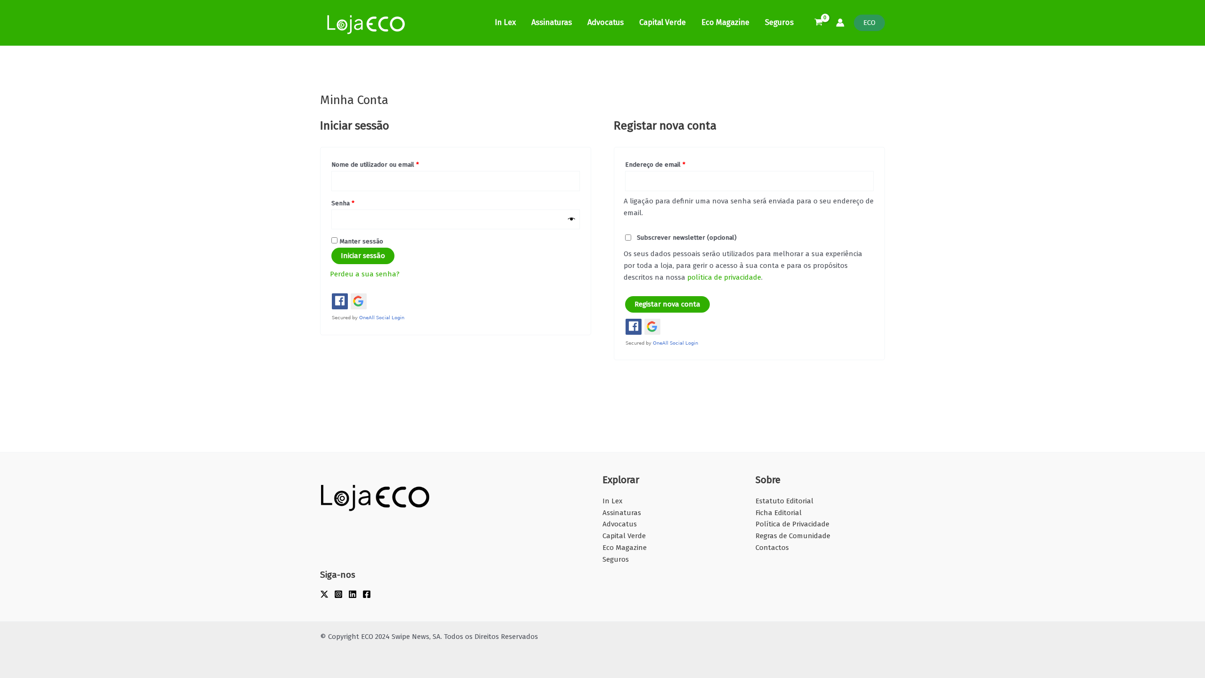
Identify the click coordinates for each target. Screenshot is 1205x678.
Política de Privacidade (792, 524)
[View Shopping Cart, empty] (819, 23)
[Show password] (571, 220)
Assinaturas (551, 22)
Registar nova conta (667, 304)
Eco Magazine (725, 22)
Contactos (772, 547)
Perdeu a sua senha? (365, 274)
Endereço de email (672, 163)
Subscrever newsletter (686, 238)
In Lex (505, 22)
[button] (869, 23)
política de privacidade (724, 277)
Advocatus (605, 22)
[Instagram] (338, 594)
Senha (359, 202)
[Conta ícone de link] (840, 22)
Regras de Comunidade (792, 536)
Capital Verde (662, 22)
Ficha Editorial (778, 512)
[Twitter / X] (324, 594)
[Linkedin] (352, 594)
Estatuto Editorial (784, 501)
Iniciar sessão (363, 255)
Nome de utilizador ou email (391, 163)
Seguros (779, 22)
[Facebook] (366, 594)
